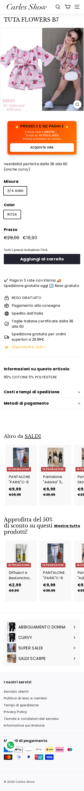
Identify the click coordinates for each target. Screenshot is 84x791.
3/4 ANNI (15, 190)
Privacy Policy (15, 711)
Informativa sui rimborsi (24, 725)
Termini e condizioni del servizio (31, 718)
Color (9, 205)
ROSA (12, 214)
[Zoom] (77, 104)
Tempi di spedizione (21, 705)
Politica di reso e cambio (25, 698)
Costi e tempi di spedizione (31, 392)
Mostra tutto (67, 525)
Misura (11, 181)
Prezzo (10, 229)
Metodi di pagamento (26, 403)
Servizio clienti (16, 691)
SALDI (33, 436)
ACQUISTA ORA (42, 147)
